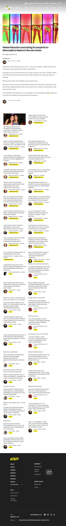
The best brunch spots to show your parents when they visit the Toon (13, 171)
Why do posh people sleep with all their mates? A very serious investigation (39, 391)
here (48, 93)
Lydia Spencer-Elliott (40, 274)
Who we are (39, 3)
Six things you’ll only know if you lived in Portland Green (39, 171)
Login (36, 487)
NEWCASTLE (14, 136)
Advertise (53, 3)
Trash (32, 7)
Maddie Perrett (38, 189)
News (26, 7)
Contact (46, 3)
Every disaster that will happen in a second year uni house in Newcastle (39, 157)
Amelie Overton (14, 175)
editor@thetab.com (36, 514)
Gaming (39, 7)
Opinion (60, 7)
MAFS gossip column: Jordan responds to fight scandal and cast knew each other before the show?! (38, 286)
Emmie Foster (13, 134)
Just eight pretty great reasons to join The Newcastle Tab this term (13, 227)
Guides (20, 134)
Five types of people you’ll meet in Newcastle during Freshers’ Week (14, 212)
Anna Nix (36, 175)
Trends (53, 7)
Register (37, 484)
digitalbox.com (14, 516)
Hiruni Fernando (14, 146)
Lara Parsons (37, 218)
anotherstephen (14, 272)
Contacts (13, 495)
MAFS (44, 291)
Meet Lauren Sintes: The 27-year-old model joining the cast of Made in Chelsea (14, 376)
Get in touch (49, 472)
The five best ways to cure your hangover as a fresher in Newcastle (13, 239)
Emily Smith (12, 290)
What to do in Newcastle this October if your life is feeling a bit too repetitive (14, 143)
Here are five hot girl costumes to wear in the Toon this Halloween (38, 117)
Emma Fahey (37, 161)
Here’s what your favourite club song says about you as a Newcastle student (39, 198)
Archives (37, 474)
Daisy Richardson (14, 189)
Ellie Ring (12, 363)
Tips (59, 3)
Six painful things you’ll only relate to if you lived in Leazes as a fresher (38, 227)
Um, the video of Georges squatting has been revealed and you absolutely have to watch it (13, 358)
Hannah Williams (12, 61)
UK (11, 274)
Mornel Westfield (39, 259)
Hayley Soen (37, 291)
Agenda (46, 7)
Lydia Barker (37, 121)
